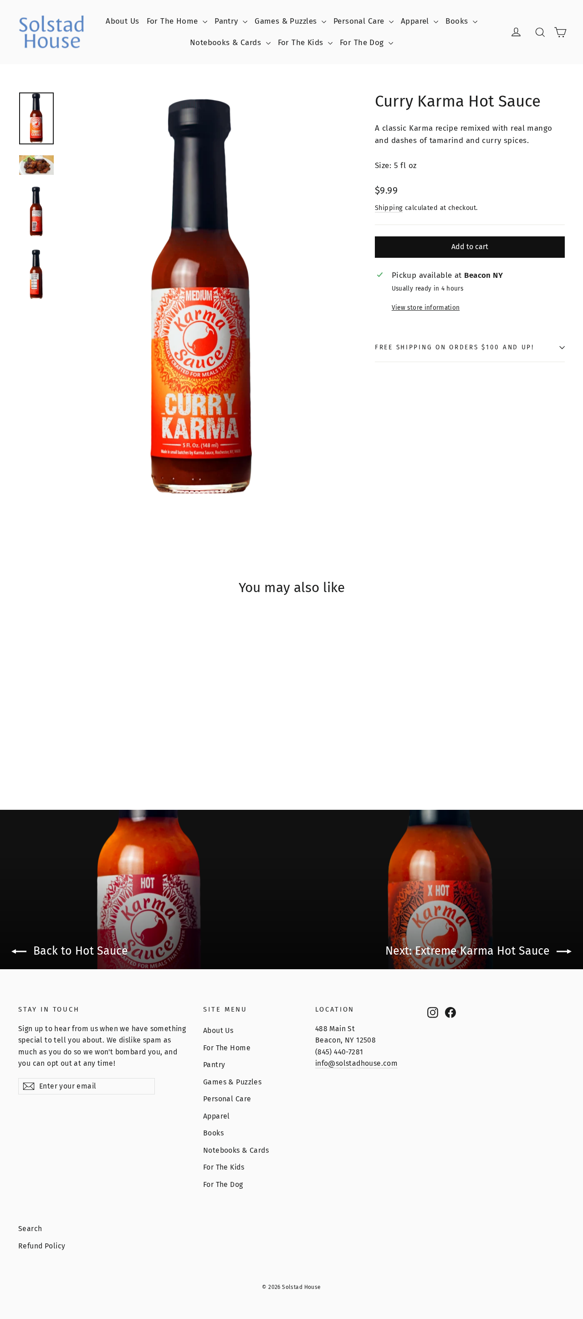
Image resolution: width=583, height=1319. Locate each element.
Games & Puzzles (287, 21)
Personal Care (360, 21)
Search (30, 1228)
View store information (426, 308)
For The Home (174, 21)
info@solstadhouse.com (356, 1063)
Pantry (227, 21)
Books (457, 21)
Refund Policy (42, 1246)
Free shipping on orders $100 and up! (454, 347)
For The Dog (363, 42)
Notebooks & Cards (227, 42)
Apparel (416, 21)
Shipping (389, 208)
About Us (122, 21)
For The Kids (302, 42)
